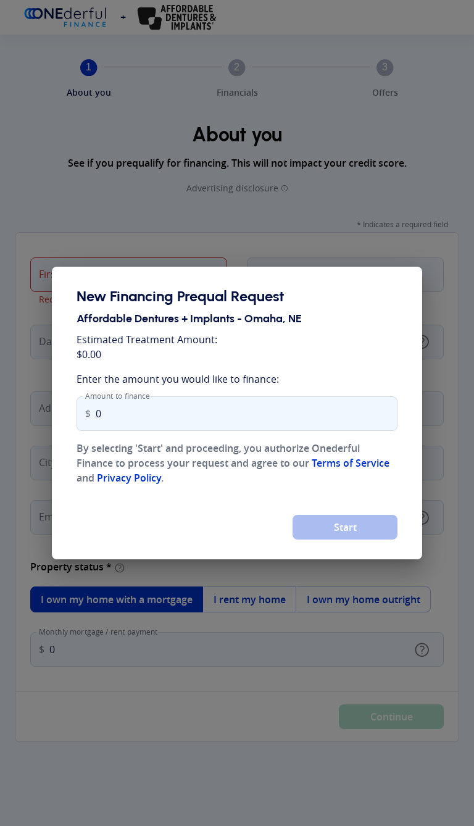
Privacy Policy (129, 478)
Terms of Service (350, 463)
